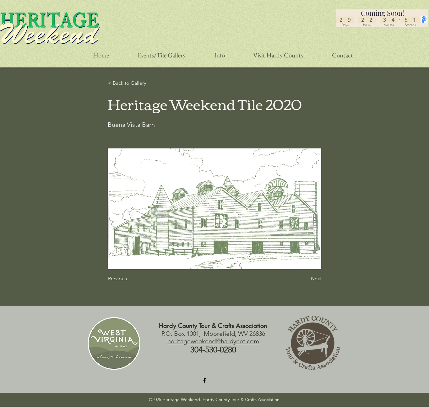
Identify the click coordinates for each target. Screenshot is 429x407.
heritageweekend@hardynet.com (213, 341)
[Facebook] (204, 380)
